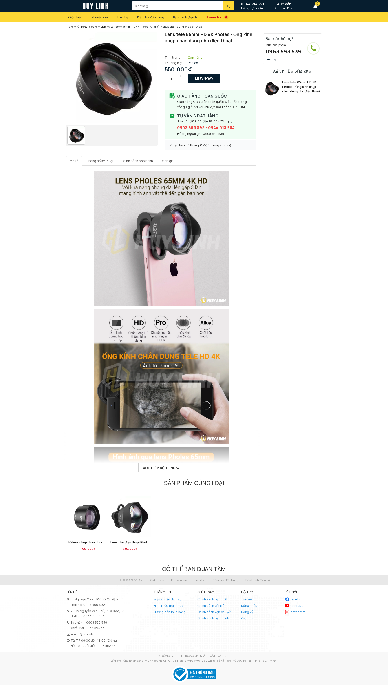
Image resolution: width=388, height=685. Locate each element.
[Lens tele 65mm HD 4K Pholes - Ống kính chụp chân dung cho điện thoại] (271, 88)
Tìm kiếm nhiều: (131, 580)
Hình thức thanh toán (169, 605)
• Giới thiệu (156, 580)
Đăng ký (247, 612)
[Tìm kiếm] (228, 5)
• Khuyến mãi (178, 580)
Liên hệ (122, 17)
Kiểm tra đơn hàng (150, 17)
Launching (215, 17)
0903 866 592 (191, 127)
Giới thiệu (75, 17)
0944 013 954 (221, 127)
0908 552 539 (96, 622)
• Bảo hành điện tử (256, 580)
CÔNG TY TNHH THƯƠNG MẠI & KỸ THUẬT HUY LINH (195, 656)
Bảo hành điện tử (185, 17)
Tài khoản (283, 4)
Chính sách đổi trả (211, 605)
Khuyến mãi (100, 17)
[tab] (74, 161)
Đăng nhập (249, 605)
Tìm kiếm (248, 599)
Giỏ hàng (247, 618)
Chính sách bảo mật (212, 599)
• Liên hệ (198, 580)
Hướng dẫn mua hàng (170, 612)
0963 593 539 (252, 4)
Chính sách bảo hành (213, 618)
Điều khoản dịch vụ (168, 599)
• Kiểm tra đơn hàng (224, 580)
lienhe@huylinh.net (85, 634)
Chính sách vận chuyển (214, 612)
